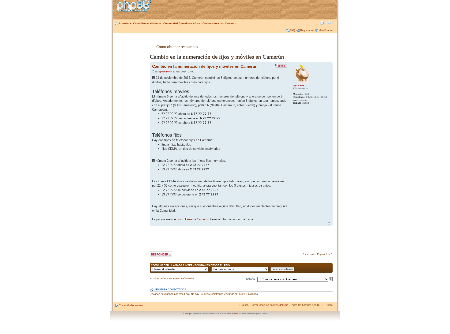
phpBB (236, 314)
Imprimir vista (322, 22)
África (196, 23)
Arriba (329, 223)
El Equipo (243, 305)
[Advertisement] (131, 111)
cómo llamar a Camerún (193, 219)
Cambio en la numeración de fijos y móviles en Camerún (204, 66)
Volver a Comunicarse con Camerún (173, 278)
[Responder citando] (281, 66)
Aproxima (125, 23)
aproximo (164, 71)
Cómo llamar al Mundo (147, 23)
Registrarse (307, 30)
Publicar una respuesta (157, 254)
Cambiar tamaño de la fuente (329, 22)
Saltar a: (250, 279)
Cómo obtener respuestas (177, 46)
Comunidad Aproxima (177, 23)
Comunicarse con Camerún (219, 23)
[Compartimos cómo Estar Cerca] (135, 6)
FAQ (292, 30)
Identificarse (326, 30)
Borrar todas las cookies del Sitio (269, 305)
